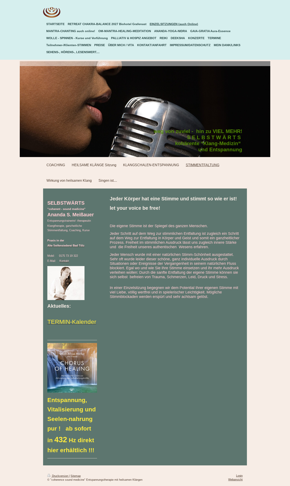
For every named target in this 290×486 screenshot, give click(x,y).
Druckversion (60, 475)
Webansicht (235, 479)
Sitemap (75, 475)
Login (239, 475)
